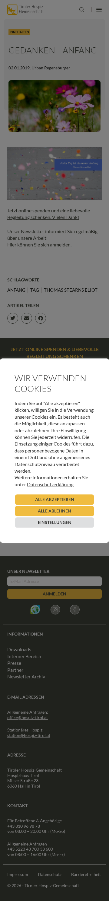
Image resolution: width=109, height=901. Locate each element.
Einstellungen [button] (54, 522)
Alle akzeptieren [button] (54, 499)
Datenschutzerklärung (50, 484)
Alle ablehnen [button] (54, 510)
